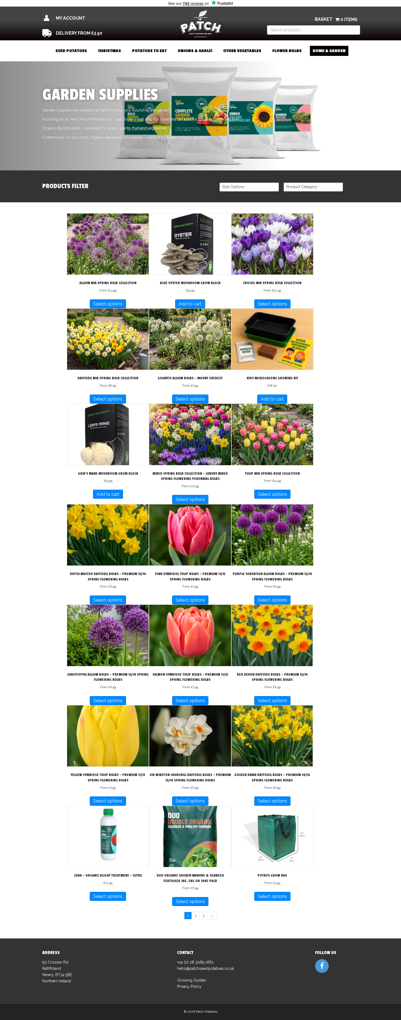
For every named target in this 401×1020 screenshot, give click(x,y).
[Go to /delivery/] (90, 33)
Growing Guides (191, 980)
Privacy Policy (189, 986)
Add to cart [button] (190, 303)
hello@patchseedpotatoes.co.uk (205, 968)
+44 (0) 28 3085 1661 (195, 962)
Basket (323, 19)
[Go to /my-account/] (90, 18)
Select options (107, 303)
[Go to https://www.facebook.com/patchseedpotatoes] (322, 966)
